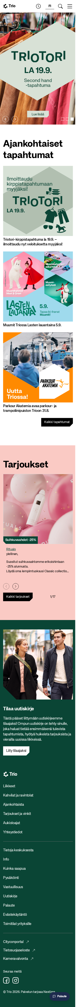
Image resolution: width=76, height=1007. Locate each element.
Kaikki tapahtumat (57, 422)
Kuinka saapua (14, 869)
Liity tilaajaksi (16, 751)
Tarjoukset (25, 465)
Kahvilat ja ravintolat (18, 795)
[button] (62, 119)
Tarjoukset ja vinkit (17, 814)
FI (50, 6)
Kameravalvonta (15, 959)
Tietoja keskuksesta (18, 850)
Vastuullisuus (13, 887)
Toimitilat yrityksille (17, 924)
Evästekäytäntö (15, 915)
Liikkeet (9, 786)
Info (6, 859)
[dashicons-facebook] (6, 980)
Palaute (9, 905)
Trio (12, 6)
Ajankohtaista (13, 804)
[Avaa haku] (60, 6)
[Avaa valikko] (70, 6)
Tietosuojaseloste (16, 950)
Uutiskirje (10, 896)
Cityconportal (13, 942)
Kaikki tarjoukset (18, 596)
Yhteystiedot (12, 832)
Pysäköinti (11, 878)
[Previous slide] (5, 119)
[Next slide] (15, 119)
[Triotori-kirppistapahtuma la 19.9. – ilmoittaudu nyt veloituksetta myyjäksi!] (38, 69)
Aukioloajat (11, 823)
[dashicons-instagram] (15, 980)
